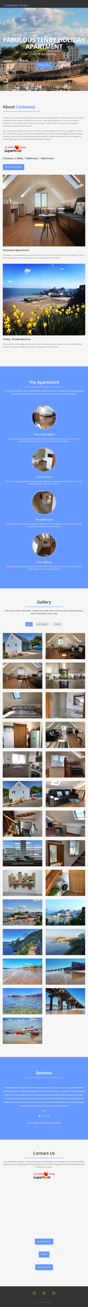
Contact (81, 11)
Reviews (58, 11)
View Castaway (13, 167)
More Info (44, 65)
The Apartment (27, 11)
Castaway (42, 624)
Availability (44, 1241)
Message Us (44, 1267)
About (11, 11)
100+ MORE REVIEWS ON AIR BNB (44, 1123)
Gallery (44, 11)
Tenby (57, 624)
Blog (69, 11)
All (29, 624)
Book (44, 1254)
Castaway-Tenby (16, 5)
